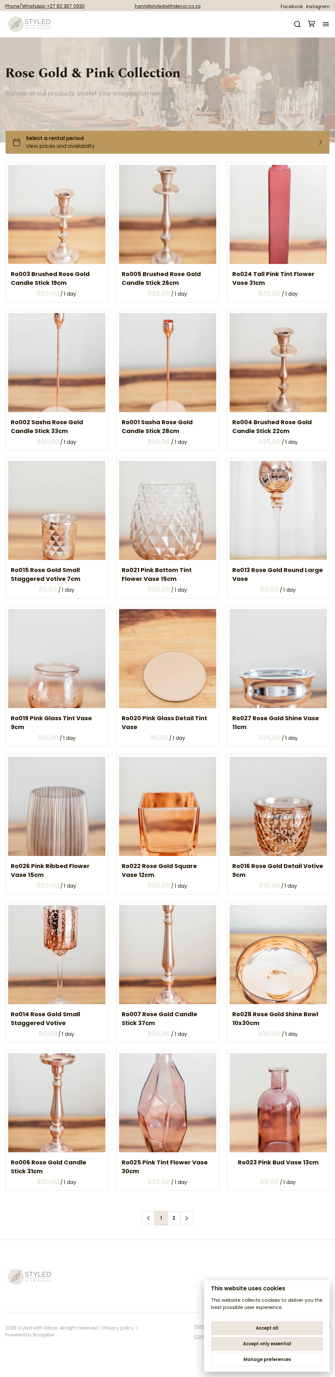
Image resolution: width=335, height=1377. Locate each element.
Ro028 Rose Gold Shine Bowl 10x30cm (275, 1018)
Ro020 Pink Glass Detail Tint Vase (164, 722)
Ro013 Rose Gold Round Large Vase (277, 574)
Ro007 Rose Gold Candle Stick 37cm (159, 1018)
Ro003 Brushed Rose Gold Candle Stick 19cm (50, 278)
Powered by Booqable (29, 1335)
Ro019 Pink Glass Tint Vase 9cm (51, 722)
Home (201, 1326)
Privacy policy (118, 1328)
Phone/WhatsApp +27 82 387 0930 (45, 6)
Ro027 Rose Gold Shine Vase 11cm (275, 722)
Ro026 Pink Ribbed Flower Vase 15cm (50, 870)
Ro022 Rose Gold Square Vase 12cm (159, 870)
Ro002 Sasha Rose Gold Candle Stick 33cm (47, 426)
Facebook (292, 6)
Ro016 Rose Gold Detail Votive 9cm (277, 870)
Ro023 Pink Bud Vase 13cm (278, 1162)
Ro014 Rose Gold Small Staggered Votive (45, 1018)
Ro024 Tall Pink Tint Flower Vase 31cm (273, 278)
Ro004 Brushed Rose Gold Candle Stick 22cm (272, 426)
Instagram (318, 6)
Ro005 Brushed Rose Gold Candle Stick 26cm (161, 278)
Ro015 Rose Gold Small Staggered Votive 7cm (45, 574)
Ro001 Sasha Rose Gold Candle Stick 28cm (157, 426)
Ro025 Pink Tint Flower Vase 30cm (165, 1166)
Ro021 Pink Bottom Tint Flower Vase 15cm (157, 574)
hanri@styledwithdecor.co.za (168, 6)
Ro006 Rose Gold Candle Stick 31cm (48, 1166)
